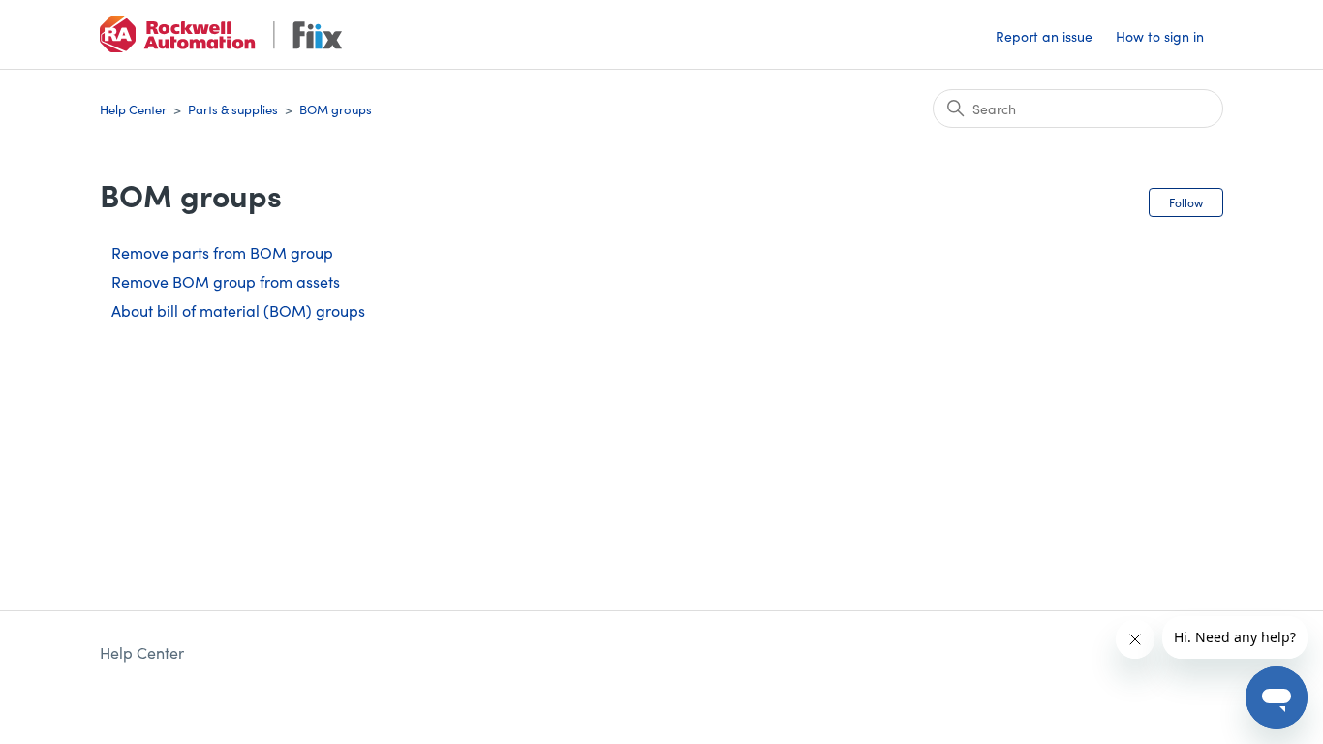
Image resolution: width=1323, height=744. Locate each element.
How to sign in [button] (1160, 36)
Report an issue (1044, 36)
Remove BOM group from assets (225, 281)
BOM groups (335, 109)
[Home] (221, 34)
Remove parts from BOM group (222, 252)
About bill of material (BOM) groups (238, 310)
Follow (1186, 202)
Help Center (133, 109)
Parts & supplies (233, 109)
